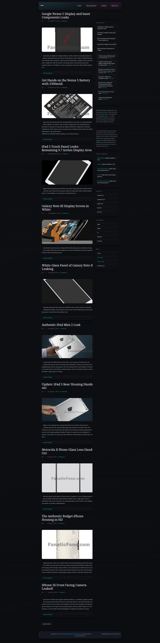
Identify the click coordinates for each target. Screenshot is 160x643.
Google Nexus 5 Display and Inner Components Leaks (66, 15)
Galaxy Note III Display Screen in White (65, 207)
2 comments (63, 328)
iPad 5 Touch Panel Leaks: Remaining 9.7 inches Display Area (67, 148)
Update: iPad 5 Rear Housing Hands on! (67, 386)
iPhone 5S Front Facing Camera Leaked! (64, 586)
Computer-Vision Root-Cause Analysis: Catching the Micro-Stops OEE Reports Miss (106, 63)
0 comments (63, 21)
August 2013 (100, 203)
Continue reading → (48, 73)
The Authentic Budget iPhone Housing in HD (62, 517)
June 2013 (99, 212)
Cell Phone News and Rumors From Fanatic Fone (70, 634)
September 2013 (101, 199)
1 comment (62, 592)
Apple (98, 224)
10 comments (63, 391)
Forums (79, 5)
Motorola (99, 236)
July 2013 (99, 208)
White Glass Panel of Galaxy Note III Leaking (68, 267)
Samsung (99, 241)
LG (98, 232)
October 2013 (100, 195)
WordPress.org (100, 265)
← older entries (46, 624)
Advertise (103, 5)
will (45, 457)
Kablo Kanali (100, 158)
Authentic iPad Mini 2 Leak (61, 325)
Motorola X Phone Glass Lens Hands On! (68, 451)
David (45, 21)
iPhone (99, 228)
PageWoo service (104, 116)
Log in (98, 253)
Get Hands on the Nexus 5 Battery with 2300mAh (66, 82)
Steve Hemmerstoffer (102, 168)
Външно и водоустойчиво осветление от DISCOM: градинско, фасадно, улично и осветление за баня (106, 71)
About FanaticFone (91, 5)
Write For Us (115, 5)
